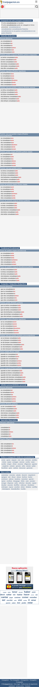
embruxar (23, 485)
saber (14, 603)
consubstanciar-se (15, 27)
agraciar (34, 464)
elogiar (9, 464)
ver (14, 595)
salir (15, 600)
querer (8, 603)
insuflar (23, 489)
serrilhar (34, 487)
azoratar (32, 481)
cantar (4, 597)
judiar (33, 466)
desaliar (3, 485)
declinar (24, 477)
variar (33, 462)
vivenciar (28, 460)
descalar (28, 483)
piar (23, 460)
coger (4, 592)
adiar (23, 466)
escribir (10, 600)
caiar (27, 481)
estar (30, 602)
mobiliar (34, 460)
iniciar (4, 462)
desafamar (31, 485)
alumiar (28, 466)
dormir (21, 592)
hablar (19, 595)
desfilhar (16, 485)
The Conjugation (15, 680)
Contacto (27, 686)
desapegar (16, 481)
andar (25, 600)
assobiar (17, 487)
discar (14, 477)
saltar (9, 594)
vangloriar (5, 466)
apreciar (18, 466)
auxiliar (3, 464)
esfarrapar (4, 487)
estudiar (33, 597)
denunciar (22, 468)
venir (34, 592)
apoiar (8, 460)
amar (33, 600)
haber (27, 591)
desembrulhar (15, 489)
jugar (11, 597)
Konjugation (33, 680)
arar (9, 477)
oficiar (15, 464)
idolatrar (28, 487)
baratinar (17, 479)
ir (29, 600)
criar (19, 460)
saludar (18, 475)
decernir (24, 475)
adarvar (11, 479)
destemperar (6, 489)
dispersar (10, 483)
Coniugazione (25, 680)
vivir (20, 600)
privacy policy (20, 686)
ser (3, 600)
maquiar (14, 460)
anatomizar (4, 475)
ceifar (16, 483)
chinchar (21, 483)
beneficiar (4, 468)
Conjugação (19, 682)
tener (14, 592)
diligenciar (27, 464)
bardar (30, 477)
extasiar (12, 466)
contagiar (15, 462)
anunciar (20, 464)
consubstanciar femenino (20, 29)
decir (2, 594)
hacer (26, 594)
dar (36, 595)
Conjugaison (5, 680)
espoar (11, 487)
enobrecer (4, 479)
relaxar (19, 477)
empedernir (31, 475)
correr (32, 595)
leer (18, 603)
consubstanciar (6, 29)
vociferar (9, 481)
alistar (23, 487)
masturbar (24, 479)
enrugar (3, 483)
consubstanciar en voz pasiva (10, 31)
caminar (17, 597)
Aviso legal (17, 684)
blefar (22, 481)
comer (25, 597)
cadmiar (15, 468)
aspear (34, 483)
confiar (28, 462)
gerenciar (29, 468)
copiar (9, 462)
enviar (3, 460)
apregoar (4, 477)
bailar (9, 592)
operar (3, 481)
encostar (12, 475)
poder (24, 603)
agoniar (31, 479)
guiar (10, 468)
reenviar (21, 462)
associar (10, 485)
